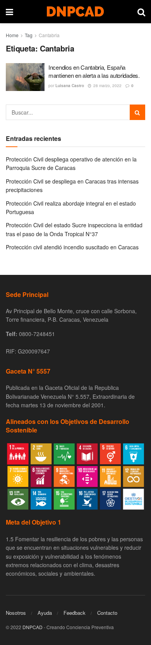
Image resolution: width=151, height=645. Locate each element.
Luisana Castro (69, 85)
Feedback (74, 612)
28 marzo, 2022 (107, 85)
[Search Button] (137, 112)
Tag (29, 35)
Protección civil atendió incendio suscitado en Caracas (72, 247)
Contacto (107, 612)
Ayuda (45, 612)
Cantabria (49, 35)
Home (12, 35)
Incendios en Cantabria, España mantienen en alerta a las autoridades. (94, 71)
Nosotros (16, 612)
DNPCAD (32, 627)
